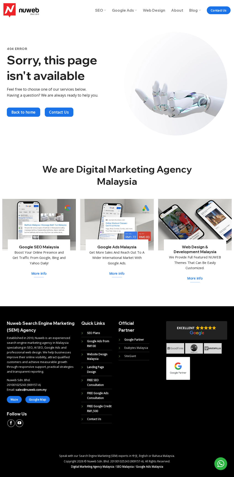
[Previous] (163, 352)
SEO (99, 10)
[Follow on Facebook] (11, 423)
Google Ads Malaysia (149, 466)
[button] (196, 330)
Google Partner (134, 339)
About (177, 10)
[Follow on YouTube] (19, 423)
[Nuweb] (21, 10)
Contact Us (94, 419)
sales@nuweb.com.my (31, 390)
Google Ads (123, 10)
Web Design (154, 10)
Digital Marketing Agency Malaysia (92, 466)
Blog (193, 10)
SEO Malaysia (125, 466)
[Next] (225, 352)
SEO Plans (93, 333)
